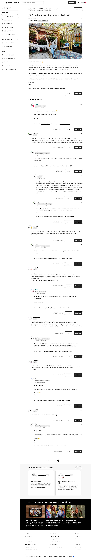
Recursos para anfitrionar (54, 541)
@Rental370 (39, 430)
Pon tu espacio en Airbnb (54, 536)
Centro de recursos (8, 62)
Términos (50, 556)
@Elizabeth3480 (40, 343)
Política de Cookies (58, 556)
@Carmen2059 (40, 251)
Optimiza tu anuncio (8, 16)
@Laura (41, 181)
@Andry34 (39, 111)
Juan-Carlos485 (42, 475)
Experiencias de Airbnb (9, 42)
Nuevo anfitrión (36, 481)
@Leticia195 (39, 296)
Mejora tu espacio (8, 20)
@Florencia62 (39, 385)
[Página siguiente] (65, 461)
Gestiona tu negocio (8, 27)
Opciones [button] (78, 9)
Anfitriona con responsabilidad (56, 547)
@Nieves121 (39, 158)
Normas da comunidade (67, 165)
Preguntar (71, 2)
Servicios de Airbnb (8, 46)
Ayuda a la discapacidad (30, 544)
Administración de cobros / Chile (67, 482)
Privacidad (45, 556)
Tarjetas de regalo (79, 547)
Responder (78, 93)
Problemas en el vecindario (31, 549)
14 (61, 460)
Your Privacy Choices (67, 556)
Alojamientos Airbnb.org (80, 549)
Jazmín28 (67, 475)
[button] (81, 18)
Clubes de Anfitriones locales (10, 69)
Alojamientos (45, 8)
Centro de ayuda (7, 65)
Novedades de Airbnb (9, 54)
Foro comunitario (53, 544)
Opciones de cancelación (30, 547)
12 (55, 460)
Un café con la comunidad (9, 34)
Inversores (77, 544)
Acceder (83, 2)
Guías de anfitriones (8, 31)
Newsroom (77, 536)
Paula (35, 20)
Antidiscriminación (29, 541)
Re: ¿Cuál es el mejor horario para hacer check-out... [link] (40, 10)
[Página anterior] (46, 461)
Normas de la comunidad (9, 58)
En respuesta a (39, 107)
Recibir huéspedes (8, 23)
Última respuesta (41, 487)
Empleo (77, 541)
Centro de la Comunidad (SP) (35, 8)
